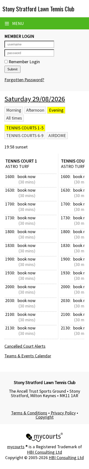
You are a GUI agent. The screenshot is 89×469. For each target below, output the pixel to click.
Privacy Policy (63, 413)
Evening (56, 110)
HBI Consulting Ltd (44, 452)
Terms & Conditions (29, 413)
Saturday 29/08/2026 (34, 98)
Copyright (45, 417)
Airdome (57, 135)
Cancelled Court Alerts (24, 346)
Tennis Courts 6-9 (25, 135)
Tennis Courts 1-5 (25, 128)
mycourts (15, 446)
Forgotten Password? (24, 79)
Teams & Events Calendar (27, 356)
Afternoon (35, 110)
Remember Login (24, 61)
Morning (13, 110)
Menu (14, 23)
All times (14, 118)
